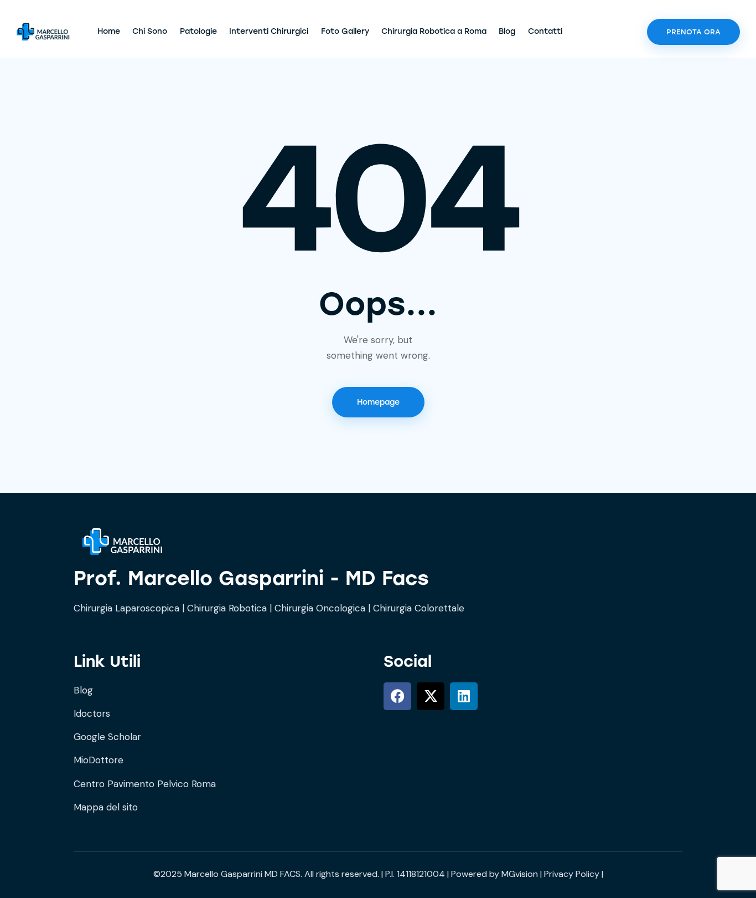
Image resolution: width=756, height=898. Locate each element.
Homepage (378, 402)
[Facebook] (397, 696)
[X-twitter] (430, 696)
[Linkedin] (464, 696)
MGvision (519, 874)
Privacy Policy (571, 874)
